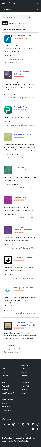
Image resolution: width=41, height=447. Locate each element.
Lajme (4, 369)
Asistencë (5, 386)
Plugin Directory (7, 9)
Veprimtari (25, 386)
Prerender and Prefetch (24, 134)
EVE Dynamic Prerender (24, 287)
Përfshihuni (25, 382)
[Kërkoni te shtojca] (29, 17)
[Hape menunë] (38, 3)
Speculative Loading (22, 36)
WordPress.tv (8, 393)
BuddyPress (7, 410)
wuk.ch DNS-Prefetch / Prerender (23, 228)
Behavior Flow (20, 197)
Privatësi (5, 376)
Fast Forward (19, 167)
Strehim (4, 372)
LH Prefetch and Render (24, 257)
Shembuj (24, 365)
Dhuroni (25, 389)
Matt (5, 403)
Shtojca (24, 372)
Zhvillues (5, 389)
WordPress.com (9, 400)
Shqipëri (9, 419)
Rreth (4, 365)
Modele (24, 376)
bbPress (6, 407)
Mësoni (4, 382)
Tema (23, 369)
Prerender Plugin (21, 107)
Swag (24, 393)
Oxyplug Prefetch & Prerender (21, 73)
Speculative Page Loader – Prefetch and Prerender (24, 324)
